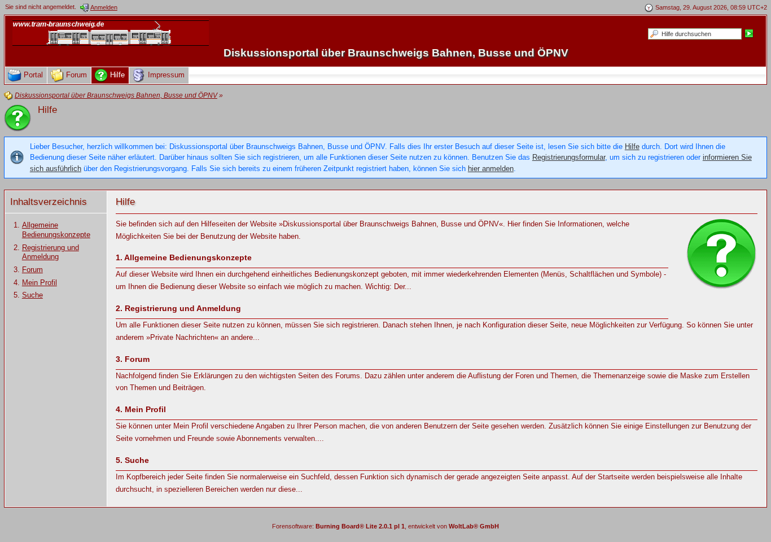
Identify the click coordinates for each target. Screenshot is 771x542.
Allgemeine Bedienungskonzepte (56, 230)
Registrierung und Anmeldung (50, 252)
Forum (32, 269)
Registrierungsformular (568, 157)
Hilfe (632, 146)
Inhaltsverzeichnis (48, 201)
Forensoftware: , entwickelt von (385, 526)
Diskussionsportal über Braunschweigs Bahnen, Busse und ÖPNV (396, 53)
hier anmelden (491, 168)
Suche (32, 295)
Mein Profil (39, 282)
